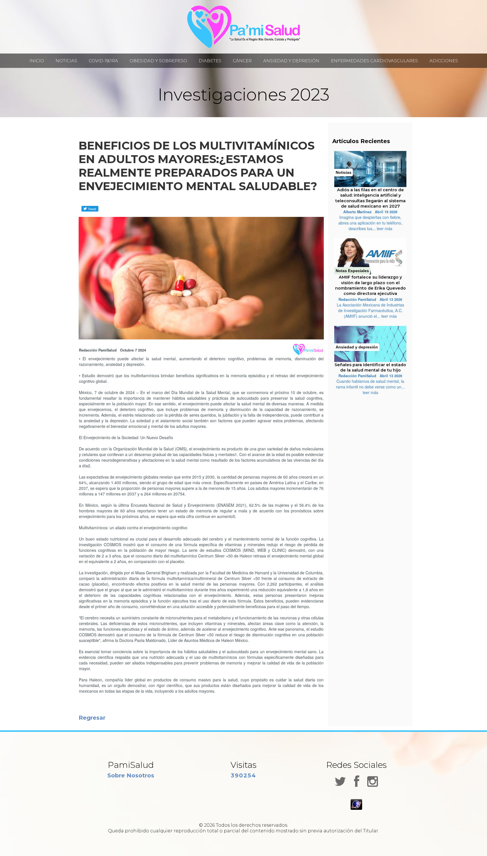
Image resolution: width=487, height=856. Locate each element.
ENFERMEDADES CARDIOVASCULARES (374, 60)
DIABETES (210, 60)
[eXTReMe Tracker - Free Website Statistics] (356, 804)
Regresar (92, 717)
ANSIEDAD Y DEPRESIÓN (291, 60)
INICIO (36, 60)
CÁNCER (242, 60)
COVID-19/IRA (103, 60)
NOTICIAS (66, 60)
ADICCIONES (444, 60)
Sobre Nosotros (130, 775)
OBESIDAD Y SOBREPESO (158, 60)
